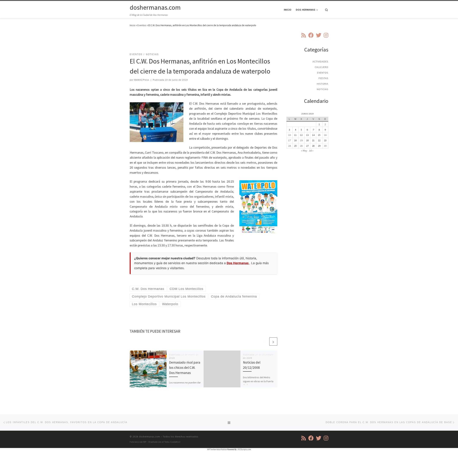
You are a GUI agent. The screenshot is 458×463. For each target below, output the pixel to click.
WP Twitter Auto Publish (217, 449)
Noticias (322, 89)
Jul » (311, 150)
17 (289, 140)
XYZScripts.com (244, 449)
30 (325, 145)
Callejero (321, 67)
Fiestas (323, 78)
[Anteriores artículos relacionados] (265, 341)
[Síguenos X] (318, 35)
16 (325, 135)
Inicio (132, 25)
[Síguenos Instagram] (326, 35)
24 (289, 145)
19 (301, 140)
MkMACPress (141, 80)
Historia (322, 83)
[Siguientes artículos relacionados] (273, 341)
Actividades (320, 61)
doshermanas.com (149, 436)
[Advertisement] (203, 42)
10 (289, 135)
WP (144, 442)
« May (304, 150)
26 (301, 145)
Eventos (141, 25)
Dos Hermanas (238, 263)
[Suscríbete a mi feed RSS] (303, 35)
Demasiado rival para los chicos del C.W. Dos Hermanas (184, 367)
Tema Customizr (172, 442)
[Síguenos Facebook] (311, 35)
